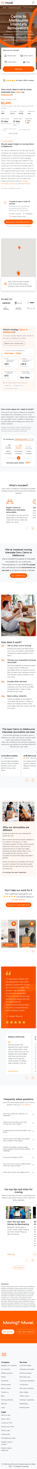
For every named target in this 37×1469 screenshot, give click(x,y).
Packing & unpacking (27, 1400)
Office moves (24, 1396)
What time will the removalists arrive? (16, 1172)
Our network (5, 1369)
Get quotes (8, 1332)
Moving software (7, 1400)
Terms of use (5, 1415)
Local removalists (25, 1365)
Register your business (9, 1365)
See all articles (18, 1267)
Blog (2, 1396)
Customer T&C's (6, 1423)
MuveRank (4, 1381)
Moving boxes (24, 1407)
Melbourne (6, 94)
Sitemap (4, 1404)
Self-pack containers (27, 1388)
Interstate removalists (27, 1369)
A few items (12, 62)
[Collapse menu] (33, 2)
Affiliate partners (7, 1373)
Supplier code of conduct (6, 1443)
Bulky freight (24, 1392)
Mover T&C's (5, 1419)
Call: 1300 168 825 (26, 1332)
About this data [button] (13, 133)
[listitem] (18, 352)
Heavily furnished (29, 452)
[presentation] (26, 528)
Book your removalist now (18, 905)
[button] (18, 275)
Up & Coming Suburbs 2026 (10, 388)
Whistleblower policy (8, 1438)
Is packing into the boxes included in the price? (17, 1131)
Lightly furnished (8, 452)
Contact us (5, 1392)
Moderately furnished (18, 452)
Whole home (11, 56)
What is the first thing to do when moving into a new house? (15, 1123)
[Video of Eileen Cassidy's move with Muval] (27, 934)
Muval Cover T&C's (7, 1427)
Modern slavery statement (6, 1449)
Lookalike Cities (7, 385)
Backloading (24, 1404)
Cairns (19, 92)
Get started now (18, 575)
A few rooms (28, 56)
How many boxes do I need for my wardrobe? (15, 1114)
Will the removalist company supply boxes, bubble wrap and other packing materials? (16, 1149)
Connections (24, 1384)
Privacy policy (5, 1430)
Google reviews (18, 899)
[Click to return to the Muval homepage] (7, 2)
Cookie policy (5, 1434)
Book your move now (14, 343)
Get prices (18, 69)
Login (3, 1407)
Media (3, 1377)
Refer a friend (6, 1388)
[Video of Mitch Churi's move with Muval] (9, 934)
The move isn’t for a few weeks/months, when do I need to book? (17, 1165)
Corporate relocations (27, 1381)
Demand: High (26, 129)
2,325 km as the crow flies (9, 129)
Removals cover (25, 1377)
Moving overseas (25, 1373)
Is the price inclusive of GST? (13, 1157)
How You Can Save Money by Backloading (18, 1222)
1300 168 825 (25, 183)
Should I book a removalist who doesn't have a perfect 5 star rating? (16, 1139)
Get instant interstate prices (18, 222)
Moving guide (6, 1384)
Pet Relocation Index (18, 385)
